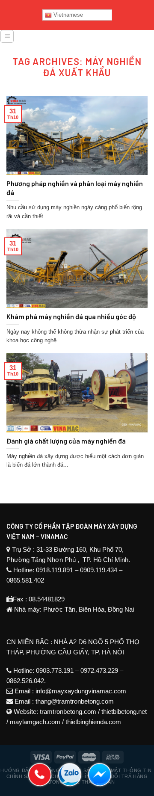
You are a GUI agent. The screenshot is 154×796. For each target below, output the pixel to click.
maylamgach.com (35, 721)
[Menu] (7, 36)
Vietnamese (67, 15)
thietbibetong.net (124, 711)
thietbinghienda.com (93, 721)
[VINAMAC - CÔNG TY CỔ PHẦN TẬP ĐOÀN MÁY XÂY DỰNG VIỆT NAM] (84, 39)
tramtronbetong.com (68, 711)
